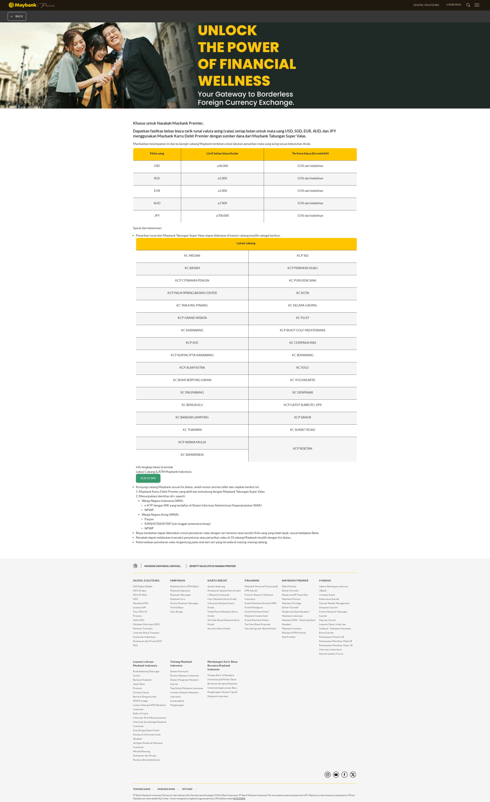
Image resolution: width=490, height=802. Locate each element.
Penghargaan (177, 705)
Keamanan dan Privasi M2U (147, 641)
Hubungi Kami (166, 789)
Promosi (137, 616)
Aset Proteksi (289, 637)
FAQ (135, 645)
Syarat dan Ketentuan (144, 637)
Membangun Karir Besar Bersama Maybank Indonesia (222, 665)
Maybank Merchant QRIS (146, 624)
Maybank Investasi (291, 628)
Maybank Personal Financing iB (261, 586)
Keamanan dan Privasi (144, 755)
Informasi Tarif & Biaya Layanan (149, 717)
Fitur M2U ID (140, 611)
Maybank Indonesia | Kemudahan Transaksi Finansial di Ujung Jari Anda (163, 566)
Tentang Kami (141, 789)
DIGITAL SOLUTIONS (146, 580)
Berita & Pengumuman (145, 696)
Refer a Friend (140, 713)
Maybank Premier (291, 599)
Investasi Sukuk (327, 595)
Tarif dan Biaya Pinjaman (257, 624)
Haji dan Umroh (327, 620)
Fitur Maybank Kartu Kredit (222, 599)
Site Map (187, 789)
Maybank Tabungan (180, 595)
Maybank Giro (177, 599)
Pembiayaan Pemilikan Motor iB (336, 645)
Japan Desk (139, 684)
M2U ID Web (140, 595)
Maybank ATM (140, 603)
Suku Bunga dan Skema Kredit (260, 628)
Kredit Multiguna (254, 607)
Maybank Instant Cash (256, 616)
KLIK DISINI (239, 798)
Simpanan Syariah (328, 607)
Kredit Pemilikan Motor (257, 620)
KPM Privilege (140, 701)
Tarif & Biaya (176, 607)
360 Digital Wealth (143, 586)
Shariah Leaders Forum (331, 654)
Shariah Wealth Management (334, 603)
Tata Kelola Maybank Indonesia (186, 688)
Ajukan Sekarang (216, 586)
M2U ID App (139, 590)
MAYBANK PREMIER (295, 580)
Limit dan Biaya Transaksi (146, 632)
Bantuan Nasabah (142, 680)
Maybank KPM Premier (294, 632)
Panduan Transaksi (143, 628)
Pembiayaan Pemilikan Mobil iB (335, 641)
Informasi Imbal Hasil (330, 649)
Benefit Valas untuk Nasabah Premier (212, 566)
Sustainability (177, 701)
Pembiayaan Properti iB (331, 637)
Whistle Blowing (141, 751)
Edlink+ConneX (290, 590)
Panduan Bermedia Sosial (146, 760)
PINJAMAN (252, 580)
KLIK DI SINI (148, 478)
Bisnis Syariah (326, 632)
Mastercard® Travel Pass (295, 595)
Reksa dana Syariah (329, 599)
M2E (135, 599)
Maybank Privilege (291, 603)
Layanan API (139, 607)
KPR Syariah (251, 590)
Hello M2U (139, 620)
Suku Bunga (176, 611)
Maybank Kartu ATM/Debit (184, 586)
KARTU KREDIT (217, 580)
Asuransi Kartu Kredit (218, 628)
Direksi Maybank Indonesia (184, 675)
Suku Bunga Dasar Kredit (146, 730)
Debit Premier (289, 586)
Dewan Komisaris (179, 671)
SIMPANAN (177, 580)
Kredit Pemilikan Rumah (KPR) (261, 603)
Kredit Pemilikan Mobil (257, 611)
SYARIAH (325, 580)
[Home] (135, 566)
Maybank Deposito (180, 590)
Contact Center (141, 692)
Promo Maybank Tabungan (184, 603)
